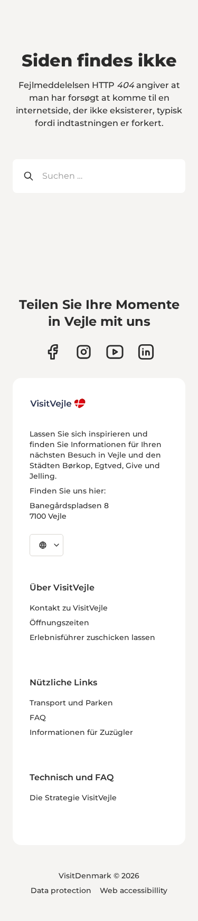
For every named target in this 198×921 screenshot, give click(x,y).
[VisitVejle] (58, 403)
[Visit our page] (83, 352)
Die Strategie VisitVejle (73, 797)
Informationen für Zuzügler (81, 732)
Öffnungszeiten (59, 622)
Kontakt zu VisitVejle (69, 608)
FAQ (38, 717)
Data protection (61, 890)
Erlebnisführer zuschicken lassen (92, 637)
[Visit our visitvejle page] (52, 352)
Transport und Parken (71, 702)
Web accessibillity (133, 890)
